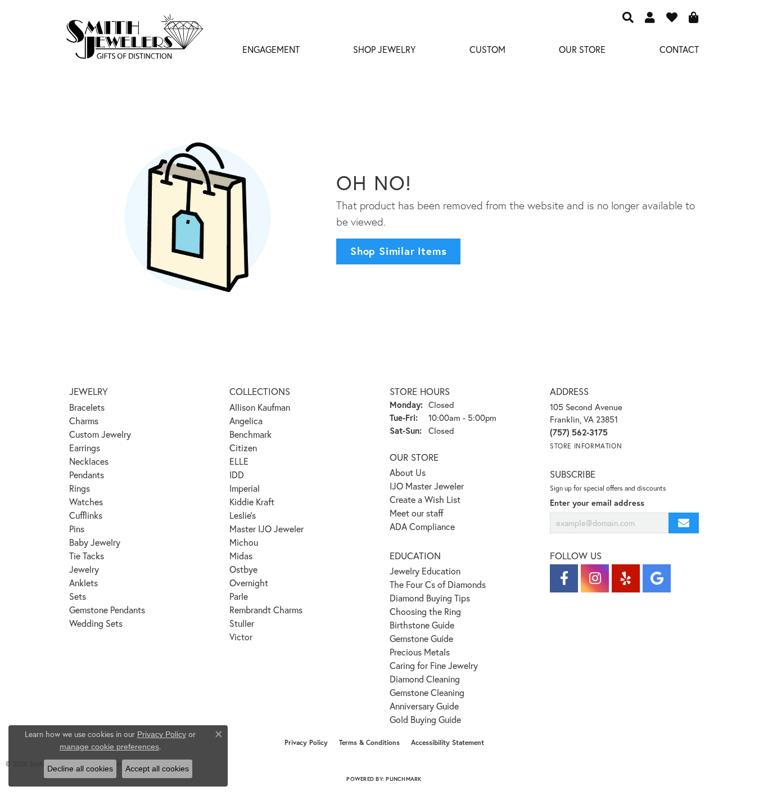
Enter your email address (597, 502)
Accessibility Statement (447, 742)
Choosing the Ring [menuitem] (425, 611)
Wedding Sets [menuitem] (96, 623)
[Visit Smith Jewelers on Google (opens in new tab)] (657, 578)
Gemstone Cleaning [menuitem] (427, 692)
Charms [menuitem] (83, 420)
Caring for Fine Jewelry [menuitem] (434, 665)
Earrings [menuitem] (84, 447)
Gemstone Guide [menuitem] (421, 638)
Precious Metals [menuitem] (420, 652)
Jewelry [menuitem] (84, 569)
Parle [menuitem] (238, 596)
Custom (487, 49)
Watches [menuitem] (86, 501)
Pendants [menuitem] (86, 474)
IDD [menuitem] (236, 474)
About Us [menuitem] (408, 472)
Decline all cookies (80, 768)
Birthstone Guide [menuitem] (422, 625)
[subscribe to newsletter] (683, 523)
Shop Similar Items (398, 251)
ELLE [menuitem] (239, 461)
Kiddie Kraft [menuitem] (251, 501)
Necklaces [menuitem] (89, 461)
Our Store (582, 49)
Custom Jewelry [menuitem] (100, 434)
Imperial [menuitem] (244, 488)
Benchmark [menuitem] (250, 434)
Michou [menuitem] (243, 542)
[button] (628, 16)
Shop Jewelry (384, 49)
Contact (679, 49)
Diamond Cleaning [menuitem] (425, 679)
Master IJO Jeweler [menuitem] (266, 529)
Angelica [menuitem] (246, 420)
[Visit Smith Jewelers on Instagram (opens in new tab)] (595, 578)
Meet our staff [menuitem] (417, 513)
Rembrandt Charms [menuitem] (265, 610)
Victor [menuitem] (240, 637)
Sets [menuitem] (77, 596)
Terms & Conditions (369, 742)
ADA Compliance (422, 526)
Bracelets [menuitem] (87, 407)
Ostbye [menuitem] (243, 569)
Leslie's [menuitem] (242, 515)
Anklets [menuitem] (83, 583)
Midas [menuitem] (240, 556)
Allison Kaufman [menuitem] (259, 407)
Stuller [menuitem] (241, 623)
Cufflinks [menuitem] (85, 515)
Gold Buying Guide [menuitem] (425, 719)
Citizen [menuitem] (243, 447)
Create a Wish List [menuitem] (425, 499)
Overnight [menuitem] (248, 583)
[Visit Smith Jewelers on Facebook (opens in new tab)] (564, 578)
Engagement (271, 49)
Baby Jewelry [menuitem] (94, 542)
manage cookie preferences (109, 746)
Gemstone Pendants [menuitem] (107, 610)
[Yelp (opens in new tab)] (626, 578)
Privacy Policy (306, 742)
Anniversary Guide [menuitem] (424, 706)
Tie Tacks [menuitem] (86, 556)
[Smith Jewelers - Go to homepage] (134, 39)
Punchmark (403, 779)
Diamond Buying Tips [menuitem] (430, 598)
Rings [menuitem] (79, 488)
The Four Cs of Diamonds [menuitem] (438, 584)
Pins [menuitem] (76, 529)
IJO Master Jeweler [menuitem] (427, 486)
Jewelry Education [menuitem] (425, 571)
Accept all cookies (157, 768)
